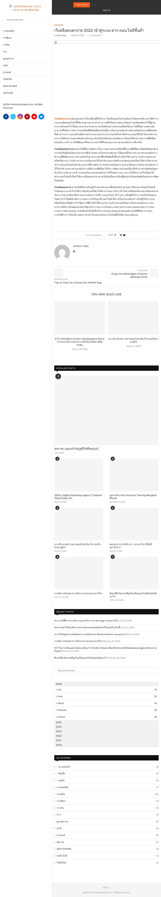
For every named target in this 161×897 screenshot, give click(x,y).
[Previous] (92, 4)
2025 (58, 722)
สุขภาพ (108, 842)
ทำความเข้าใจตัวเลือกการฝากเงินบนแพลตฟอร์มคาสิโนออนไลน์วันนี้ (87, 627)
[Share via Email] (124, 235)
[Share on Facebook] (115, 235)
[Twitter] (13, 116)
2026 (59, 683)
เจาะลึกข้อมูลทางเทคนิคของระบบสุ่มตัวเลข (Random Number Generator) (89, 634)
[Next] (95, 4)
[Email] (41, 116)
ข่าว (5, 51)
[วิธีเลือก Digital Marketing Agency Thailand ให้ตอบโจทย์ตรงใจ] (78, 475)
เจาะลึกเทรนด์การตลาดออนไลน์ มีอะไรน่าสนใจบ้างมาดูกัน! (133, 340)
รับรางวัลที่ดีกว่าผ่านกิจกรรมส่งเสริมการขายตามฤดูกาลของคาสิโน (86, 620)
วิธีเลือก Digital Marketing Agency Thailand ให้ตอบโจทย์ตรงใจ (78, 497)
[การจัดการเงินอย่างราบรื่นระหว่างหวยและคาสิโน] (78, 573)
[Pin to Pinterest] (121, 235)
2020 (59, 745)
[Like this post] (112, 235)
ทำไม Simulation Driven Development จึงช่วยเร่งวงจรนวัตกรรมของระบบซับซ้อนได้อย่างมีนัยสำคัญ (79, 341)
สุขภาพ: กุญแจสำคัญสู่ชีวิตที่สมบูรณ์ (76, 448)
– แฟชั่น (108, 780)
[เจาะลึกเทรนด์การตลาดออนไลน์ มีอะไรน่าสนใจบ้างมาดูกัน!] (133, 318)
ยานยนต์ (7, 72)
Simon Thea (61, 35)
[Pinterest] (27, 116)
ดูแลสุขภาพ (8, 58)
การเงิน (6, 44)
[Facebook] (6, 116)
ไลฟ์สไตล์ (7, 79)
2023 (59, 731)
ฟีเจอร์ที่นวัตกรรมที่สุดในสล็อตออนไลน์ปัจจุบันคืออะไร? (133, 595)
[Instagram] (20, 116)
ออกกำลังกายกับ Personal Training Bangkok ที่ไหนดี (133, 497)
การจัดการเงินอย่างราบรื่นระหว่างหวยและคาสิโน (78, 593)
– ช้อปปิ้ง (108, 773)
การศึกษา (7, 38)
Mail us (106, 10)
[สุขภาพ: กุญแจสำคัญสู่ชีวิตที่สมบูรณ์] (106, 410)
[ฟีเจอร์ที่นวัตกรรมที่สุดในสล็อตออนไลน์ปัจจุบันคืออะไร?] (134, 573)
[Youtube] (34, 116)
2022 (59, 735)
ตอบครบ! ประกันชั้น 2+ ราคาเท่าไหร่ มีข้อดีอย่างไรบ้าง (131, 546)
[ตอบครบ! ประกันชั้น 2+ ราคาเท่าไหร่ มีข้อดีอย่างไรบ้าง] (134, 524)
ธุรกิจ (5, 65)
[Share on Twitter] (118, 235)
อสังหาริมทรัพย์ (10, 86)
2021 (58, 740)
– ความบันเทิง (108, 766)
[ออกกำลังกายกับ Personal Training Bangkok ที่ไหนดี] (134, 475)
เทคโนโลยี (8, 93)
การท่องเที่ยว (9, 31)
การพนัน (108, 794)
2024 (59, 726)
